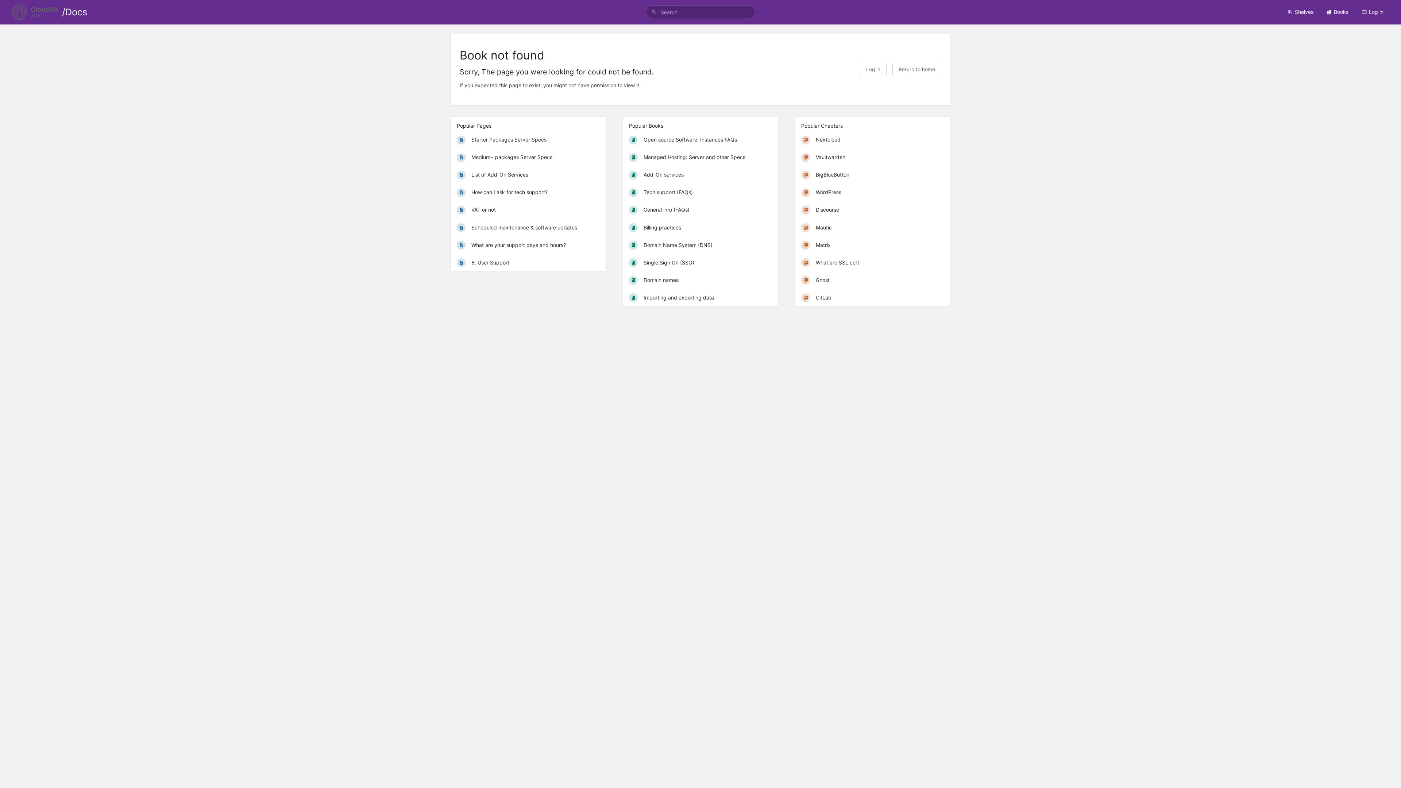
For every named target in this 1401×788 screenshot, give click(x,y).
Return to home (917, 69)
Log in (1376, 12)
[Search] (654, 12)
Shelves (1304, 12)
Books (1341, 12)
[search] (700, 12)
